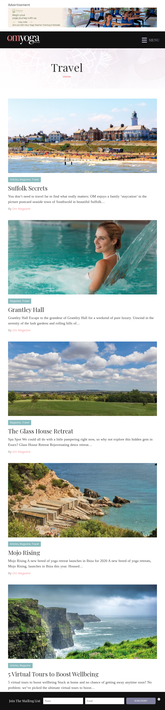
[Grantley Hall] (82, 257)
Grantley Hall (26, 310)
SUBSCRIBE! (141, 701)
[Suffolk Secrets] (82, 135)
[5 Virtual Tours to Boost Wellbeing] (82, 621)
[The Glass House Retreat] (82, 378)
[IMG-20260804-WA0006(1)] (82, 17)
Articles (14, 179)
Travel (35, 179)
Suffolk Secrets (27, 188)
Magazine (25, 179)
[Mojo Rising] (82, 500)
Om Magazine (21, 209)
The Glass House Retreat (40, 431)
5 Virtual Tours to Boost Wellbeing (53, 674)
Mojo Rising (24, 552)
